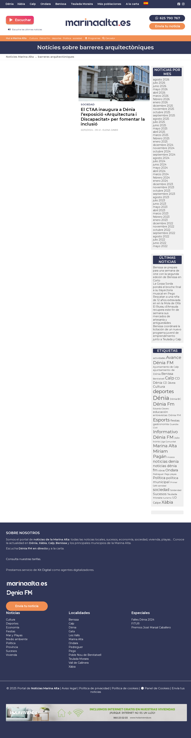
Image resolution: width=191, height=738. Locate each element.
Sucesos (160, 494)
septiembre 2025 (164, 115)
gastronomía (161, 424)
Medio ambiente (17, 639)
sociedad (77, 38)
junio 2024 (159, 164)
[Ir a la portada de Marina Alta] (98, 22)
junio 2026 (159, 86)
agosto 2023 (161, 197)
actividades (159, 358)
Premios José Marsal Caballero (151, 627)
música (171, 457)
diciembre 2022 (163, 223)
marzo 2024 (161, 174)
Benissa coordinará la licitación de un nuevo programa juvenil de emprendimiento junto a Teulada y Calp (167, 333)
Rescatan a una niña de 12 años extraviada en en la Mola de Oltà (167, 300)
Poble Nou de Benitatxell (85, 655)
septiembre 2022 (164, 233)
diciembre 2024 (163, 145)
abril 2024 (159, 171)
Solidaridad (175, 490)
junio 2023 (159, 203)
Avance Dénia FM (167, 360)
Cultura (33, 38)
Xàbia (167, 502)
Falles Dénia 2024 (142, 619)
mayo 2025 (160, 128)
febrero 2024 (161, 177)
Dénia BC (175, 399)
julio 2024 (159, 161)
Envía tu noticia (167, 26)
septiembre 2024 (164, 154)
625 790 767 (169, 18)
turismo (167, 498)
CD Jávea (169, 382)
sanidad (162, 485)
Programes (93, 38)
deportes (56, 38)
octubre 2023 (161, 190)
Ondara (171, 470)
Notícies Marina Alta (20, 56)
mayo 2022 (160, 246)
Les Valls (74, 635)
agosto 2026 (161, 79)
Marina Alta (165, 445)
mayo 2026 (160, 89)
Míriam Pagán (160, 454)
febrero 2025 (161, 138)
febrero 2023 (161, 216)
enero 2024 (160, 180)
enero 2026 (160, 102)
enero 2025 (160, 141)
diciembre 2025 (163, 105)
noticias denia (166, 461)
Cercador (110, 38)
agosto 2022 (161, 236)
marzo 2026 (160, 95)
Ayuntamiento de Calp (166, 366)
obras (161, 470)
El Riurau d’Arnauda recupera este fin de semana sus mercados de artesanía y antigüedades (166, 315)
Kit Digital (44, 570)
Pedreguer (158, 474)
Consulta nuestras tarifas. (23, 559)
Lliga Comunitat (168, 442)
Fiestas (10, 631)
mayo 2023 (160, 207)
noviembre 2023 (163, 187)
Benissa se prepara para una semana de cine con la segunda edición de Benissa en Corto (167, 274)
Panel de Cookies (156, 688)
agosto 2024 (161, 158)
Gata (72, 631)
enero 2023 (160, 220)
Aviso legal (69, 688)
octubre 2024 (161, 151)
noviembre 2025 (163, 109)
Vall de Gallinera (79, 662)
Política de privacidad (94, 688)
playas (173, 474)
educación (160, 412)
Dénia (161, 398)
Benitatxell (158, 378)
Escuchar (22, 20)
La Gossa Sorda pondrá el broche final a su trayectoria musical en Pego (167, 288)
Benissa (167, 374)
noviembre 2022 (163, 226)
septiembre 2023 (164, 194)
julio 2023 (159, 200)
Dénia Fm (45, 38)
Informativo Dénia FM (165, 434)
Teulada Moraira (79, 659)
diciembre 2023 (163, 184)
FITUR (135, 623)
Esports (161, 420)
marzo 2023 (160, 213)
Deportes (12, 623)
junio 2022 (159, 243)
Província (12, 647)
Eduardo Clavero (161, 408)
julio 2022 (159, 239)
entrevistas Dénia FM (167, 415)
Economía (12, 627)
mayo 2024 (160, 167)
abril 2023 (159, 210)
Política (67, 38)
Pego (167, 474)
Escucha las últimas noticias (27, 29)
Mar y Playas (14, 635)
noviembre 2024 (163, 148)
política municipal (165, 480)
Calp (169, 378)
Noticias (13, 613)
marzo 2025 (160, 135)
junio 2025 (159, 125)
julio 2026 (159, 82)
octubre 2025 (161, 112)
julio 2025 (159, 122)
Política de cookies (125, 688)
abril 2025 (159, 132)
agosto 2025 (161, 118)
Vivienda (11, 655)
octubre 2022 (161, 230)
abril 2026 (159, 92)
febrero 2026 (161, 99)
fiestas (174, 420)
